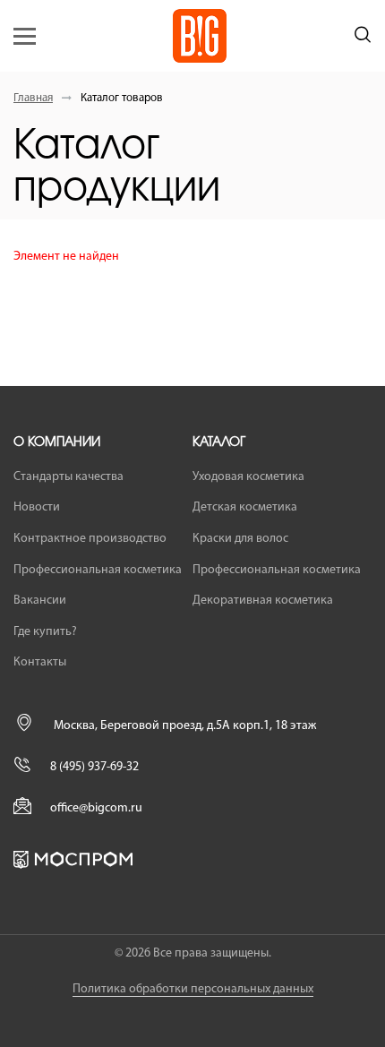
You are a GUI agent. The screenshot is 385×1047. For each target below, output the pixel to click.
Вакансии (39, 600)
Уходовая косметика (248, 477)
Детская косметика (244, 507)
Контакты (39, 662)
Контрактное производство (90, 538)
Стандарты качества (68, 477)
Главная (33, 98)
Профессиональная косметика (97, 570)
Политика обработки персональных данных (193, 989)
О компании (56, 442)
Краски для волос (240, 538)
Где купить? (45, 632)
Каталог (218, 442)
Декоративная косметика (262, 600)
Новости (36, 507)
